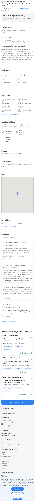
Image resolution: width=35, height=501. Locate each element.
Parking (7, 103)
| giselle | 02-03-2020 (13, 307)
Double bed (6, 82)
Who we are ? (6, 433)
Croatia (3, 468)
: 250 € (20, 154)
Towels (7, 138)
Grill (28, 41)
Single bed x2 (22, 82)
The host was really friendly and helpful (14, 265)
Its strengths (6, 37)
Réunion (4, 466)
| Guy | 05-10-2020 (12, 268)
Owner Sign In (6, 411)
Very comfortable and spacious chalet (14, 242)
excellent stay (7, 304)
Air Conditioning (26, 103)
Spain (3, 454)
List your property (7, 413)
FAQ (2, 442)
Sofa (23, 107)
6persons (8, 30)
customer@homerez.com (10, 426)
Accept (17, 489)
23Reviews (11, 9)
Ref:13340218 (5, 11)
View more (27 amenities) (9, 114)
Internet (18, 41)
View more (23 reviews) (8, 321)
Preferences (17, 498)
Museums (20, 223)
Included (8, 133)
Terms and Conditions (8, 435)
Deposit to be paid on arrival (9, 154)
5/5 (4, 307)
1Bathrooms (22, 30)
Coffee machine (27, 110)
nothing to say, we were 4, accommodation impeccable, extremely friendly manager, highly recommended (17, 312)
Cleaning (8, 110)
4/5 (4, 245)
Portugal (4, 463)
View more (4, 62)
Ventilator (8, 107)
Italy (2, 459)
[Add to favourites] (31, 337)
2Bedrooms (15, 30)
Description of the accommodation (13, 46)
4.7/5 (3, 9)
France (3, 452)
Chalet (3, 30)
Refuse (17, 494)
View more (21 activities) (9, 227)
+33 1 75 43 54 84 (10, 420)
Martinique (5, 461)
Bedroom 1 (6, 75)
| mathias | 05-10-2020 (13, 245)
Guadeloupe (5, 457)
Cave (3, 223)
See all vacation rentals (17, 402)
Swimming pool (8, 41)
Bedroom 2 (21, 75)
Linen (21, 130)
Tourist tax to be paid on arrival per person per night (17, 164)
